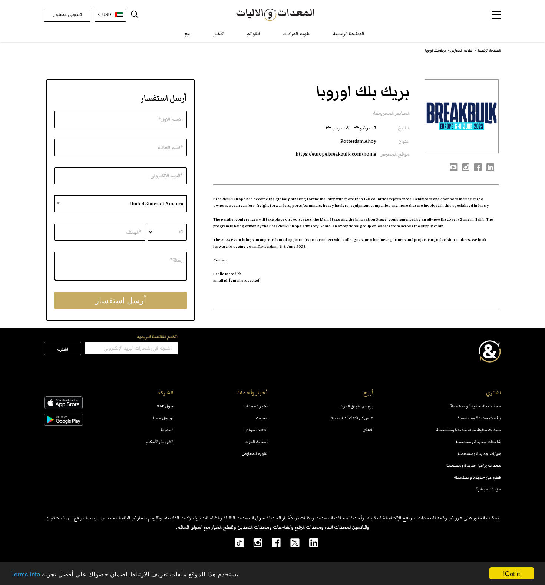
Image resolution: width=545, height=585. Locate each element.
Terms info (25, 573)
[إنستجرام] (253, 542)
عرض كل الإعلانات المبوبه (352, 418)
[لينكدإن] (309, 542)
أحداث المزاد (256, 442)
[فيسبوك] (271, 542)
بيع (188, 33)
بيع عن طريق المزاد (356, 406)
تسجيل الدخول (67, 14)
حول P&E (165, 406)
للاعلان (368, 430)
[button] (496, 15)
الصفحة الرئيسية (348, 33)
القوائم (253, 33)
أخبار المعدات (255, 406)
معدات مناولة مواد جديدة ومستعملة (468, 430)
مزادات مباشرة (488, 489)
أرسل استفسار (120, 300)
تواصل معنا (163, 418)
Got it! (511, 573)
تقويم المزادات (296, 33)
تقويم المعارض (255, 453)
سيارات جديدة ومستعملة (479, 453)
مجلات (262, 418)
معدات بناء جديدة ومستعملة (475, 406)
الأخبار (218, 33)
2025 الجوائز (256, 430)
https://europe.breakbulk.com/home (335, 154)
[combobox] (120, 203)
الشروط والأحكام (160, 442)
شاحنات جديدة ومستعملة (478, 442)
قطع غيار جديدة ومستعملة (477, 477)
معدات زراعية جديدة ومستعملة (473, 465)
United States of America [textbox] (156, 204)
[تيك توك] (235, 542)
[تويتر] (290, 542)
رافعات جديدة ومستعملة (479, 418)
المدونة (167, 430)
